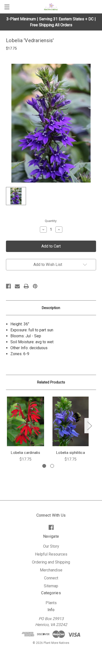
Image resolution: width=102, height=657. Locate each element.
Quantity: (51, 221)
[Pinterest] (35, 286)
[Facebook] (8, 286)
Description (51, 308)
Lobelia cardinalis (25, 452)
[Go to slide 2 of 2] (52, 466)
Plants (51, 602)
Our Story (51, 546)
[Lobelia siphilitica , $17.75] (70, 421)
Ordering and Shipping (51, 562)
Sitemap (51, 586)
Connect (51, 578)
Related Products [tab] (51, 382)
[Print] (26, 286)
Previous (7, 425)
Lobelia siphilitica (70, 452)
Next (89, 425)
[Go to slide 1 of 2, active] (44, 466)
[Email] (17, 286)
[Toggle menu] (7, 7)
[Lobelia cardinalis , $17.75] (25, 421)
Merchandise (51, 570)
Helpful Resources (51, 554)
